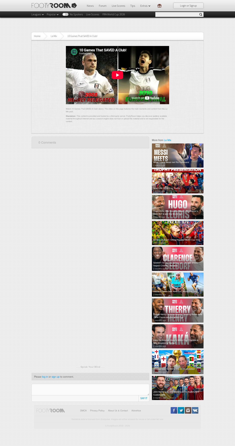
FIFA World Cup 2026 (114, 14)
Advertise (136, 410)
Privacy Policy (97, 410)
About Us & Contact (118, 410)
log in (45, 376)
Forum (102, 6)
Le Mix (54, 36)
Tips (132, 6)
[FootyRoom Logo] (55, 5)
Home (37, 36)
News (90, 6)
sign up (56, 376)
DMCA (83, 410)
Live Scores (118, 6)
